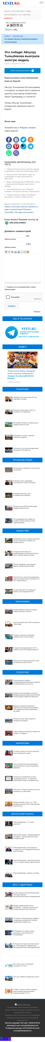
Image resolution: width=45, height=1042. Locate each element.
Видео (28, 11)
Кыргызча (8, 18)
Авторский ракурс (18, 11)
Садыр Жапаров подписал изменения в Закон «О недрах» (26, 732)
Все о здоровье (24, 14)
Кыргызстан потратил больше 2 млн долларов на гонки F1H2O (26, 661)
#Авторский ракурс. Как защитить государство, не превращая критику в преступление (26, 849)
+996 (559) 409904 (17, 223)
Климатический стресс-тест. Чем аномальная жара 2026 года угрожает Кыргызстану (26, 804)
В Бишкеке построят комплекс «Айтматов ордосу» (24, 436)
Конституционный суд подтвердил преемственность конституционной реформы (25, 766)
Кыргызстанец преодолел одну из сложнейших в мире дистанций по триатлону (19, 176)
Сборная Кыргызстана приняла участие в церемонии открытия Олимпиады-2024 (21, 170)
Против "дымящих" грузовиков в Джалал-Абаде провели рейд (24, 565)
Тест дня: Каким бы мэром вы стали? (26, 977)
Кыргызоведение (11, 14)
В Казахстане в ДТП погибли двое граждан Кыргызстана (25, 507)
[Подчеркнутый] (12, 252)
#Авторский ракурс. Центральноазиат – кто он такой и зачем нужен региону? (27, 861)
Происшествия (17, 36)
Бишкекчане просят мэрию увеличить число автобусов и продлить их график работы (26, 540)
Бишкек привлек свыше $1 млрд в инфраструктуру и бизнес (25, 610)
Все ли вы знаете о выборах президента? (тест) (23, 965)
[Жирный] (5, 252)
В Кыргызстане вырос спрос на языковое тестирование (24, 411)
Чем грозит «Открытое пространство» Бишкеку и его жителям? (26, 790)
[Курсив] (9, 252)
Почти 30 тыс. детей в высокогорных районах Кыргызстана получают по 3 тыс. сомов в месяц (26, 579)
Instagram (18, 25)
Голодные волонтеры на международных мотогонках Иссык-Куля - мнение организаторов (25, 553)
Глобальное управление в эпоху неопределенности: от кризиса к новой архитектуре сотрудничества (25, 778)
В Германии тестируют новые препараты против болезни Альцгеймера (23, 933)
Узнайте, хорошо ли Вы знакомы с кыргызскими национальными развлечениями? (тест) (25, 991)
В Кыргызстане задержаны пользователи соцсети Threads (24, 482)
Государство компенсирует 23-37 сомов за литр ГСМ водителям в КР (25, 649)
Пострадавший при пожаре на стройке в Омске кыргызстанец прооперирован (24, 521)
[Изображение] (18, 252)
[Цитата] (21, 252)
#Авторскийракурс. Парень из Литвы (26, 873)
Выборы (7, 11)
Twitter (8, 25)
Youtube (14, 25)
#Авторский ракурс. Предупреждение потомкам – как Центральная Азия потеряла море (26, 836)
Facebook (11, 25)
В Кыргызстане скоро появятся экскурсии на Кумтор (24, 719)
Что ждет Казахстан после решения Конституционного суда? (26, 752)
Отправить (12, 306)
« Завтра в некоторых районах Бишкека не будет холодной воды (21, 206)
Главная (7, 36)
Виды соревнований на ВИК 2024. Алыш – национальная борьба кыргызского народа (22, 184)
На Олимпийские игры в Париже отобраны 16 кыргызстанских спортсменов (21, 190)
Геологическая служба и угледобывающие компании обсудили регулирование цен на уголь (26, 682)
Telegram (22, 25)
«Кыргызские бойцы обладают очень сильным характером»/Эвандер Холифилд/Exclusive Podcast (21, 374)
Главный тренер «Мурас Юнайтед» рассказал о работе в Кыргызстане (20, 196)
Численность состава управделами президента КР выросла (25, 449)
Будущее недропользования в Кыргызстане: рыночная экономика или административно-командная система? (25, 708)
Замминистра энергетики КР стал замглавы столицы (25, 398)
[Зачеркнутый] (15, 252)
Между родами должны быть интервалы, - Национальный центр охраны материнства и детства (25, 907)
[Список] (24, 252)
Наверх (37, 312)
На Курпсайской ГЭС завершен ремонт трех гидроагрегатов (24, 591)
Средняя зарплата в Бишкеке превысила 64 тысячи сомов (23, 636)
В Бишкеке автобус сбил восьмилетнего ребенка (21, 494)
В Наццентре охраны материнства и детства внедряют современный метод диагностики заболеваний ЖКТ (26, 945)
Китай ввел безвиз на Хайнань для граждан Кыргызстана (25, 423)
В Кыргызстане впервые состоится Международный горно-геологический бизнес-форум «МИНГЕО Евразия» (26, 695)
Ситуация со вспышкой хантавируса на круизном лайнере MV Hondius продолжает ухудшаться (26, 920)
